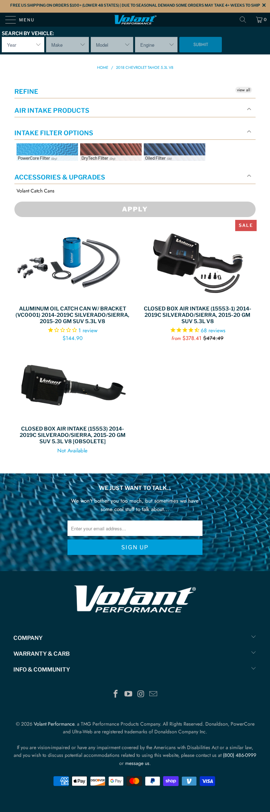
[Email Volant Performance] (153, 694)
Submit (200, 44)
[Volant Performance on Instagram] (141, 694)
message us (137, 763)
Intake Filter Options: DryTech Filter (109, 169)
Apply (135, 209)
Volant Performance (54, 723)
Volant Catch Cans (35, 191)
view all (243, 90)
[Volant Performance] (135, 20)
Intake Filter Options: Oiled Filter (179, 169)
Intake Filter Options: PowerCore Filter (45, 169)
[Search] (245, 20)
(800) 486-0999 (239, 755)
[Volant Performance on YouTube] (128, 694)
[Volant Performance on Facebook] (116, 694)
